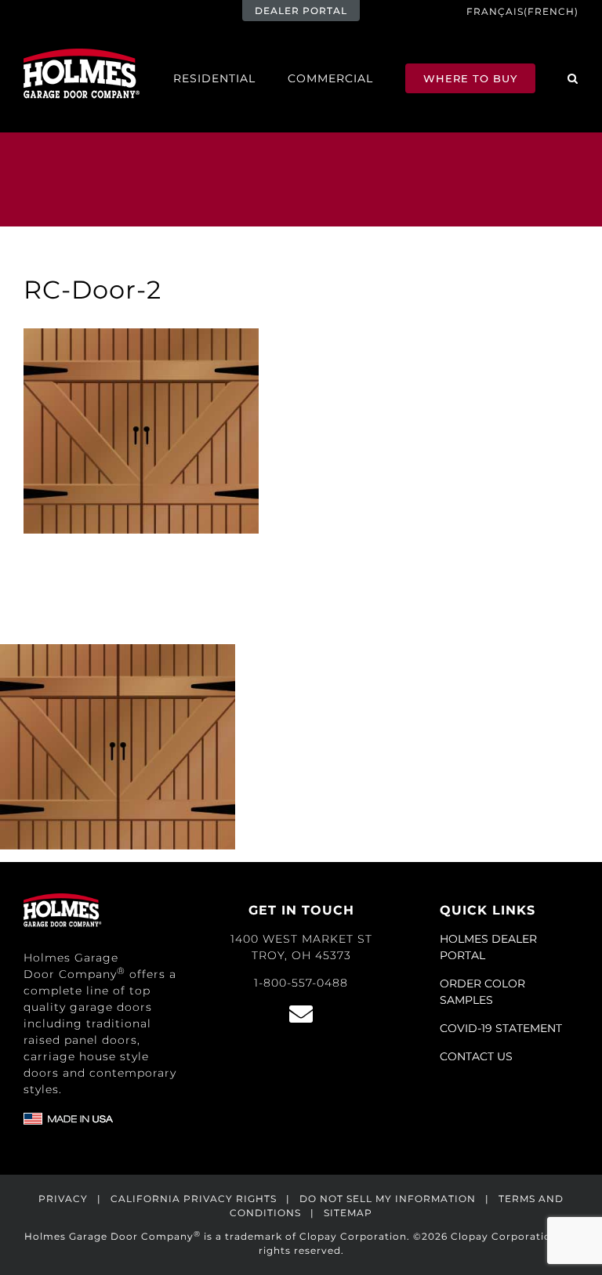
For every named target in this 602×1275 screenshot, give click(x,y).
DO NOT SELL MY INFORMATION (387, 1198)
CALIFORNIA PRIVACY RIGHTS (194, 1198)
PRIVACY (63, 1198)
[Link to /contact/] (301, 1014)
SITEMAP (348, 1213)
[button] (573, 78)
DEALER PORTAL (301, 10)
